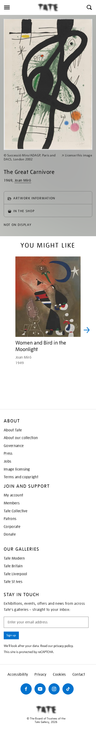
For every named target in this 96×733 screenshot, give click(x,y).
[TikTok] (68, 689)
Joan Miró (22, 180)
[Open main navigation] (19, 7)
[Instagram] (54, 689)
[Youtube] (40, 689)
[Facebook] (26, 689)
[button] (89, 7)
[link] (31, 157)
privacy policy (63, 646)
